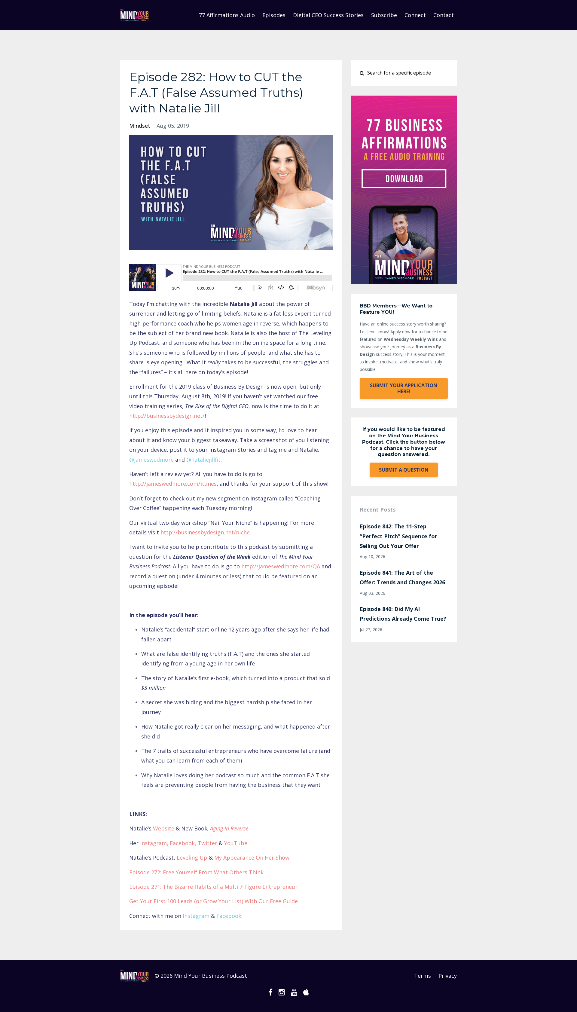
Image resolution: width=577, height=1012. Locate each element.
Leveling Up (192, 857)
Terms (422, 975)
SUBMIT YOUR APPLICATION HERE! (403, 388)
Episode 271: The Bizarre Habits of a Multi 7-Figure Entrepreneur (213, 886)
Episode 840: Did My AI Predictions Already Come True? (403, 613)
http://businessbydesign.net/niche (205, 532)
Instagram (153, 843)
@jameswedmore (151, 459)
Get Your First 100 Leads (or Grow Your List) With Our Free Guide (213, 901)
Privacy (447, 975)
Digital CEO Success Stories (328, 15)
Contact (443, 15)
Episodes (273, 15)
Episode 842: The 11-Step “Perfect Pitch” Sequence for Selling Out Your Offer (398, 536)
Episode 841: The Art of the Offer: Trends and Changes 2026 (402, 577)
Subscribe (384, 15)
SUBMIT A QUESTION (404, 469)
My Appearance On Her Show (251, 857)
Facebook (182, 843)
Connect (415, 15)
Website (163, 828)
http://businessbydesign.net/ (167, 415)
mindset (139, 125)
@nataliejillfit (203, 459)
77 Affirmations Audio (227, 15)
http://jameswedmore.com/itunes (173, 483)
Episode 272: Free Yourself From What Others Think (196, 872)
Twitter (207, 843)
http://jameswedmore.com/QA (280, 566)
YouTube (235, 843)
